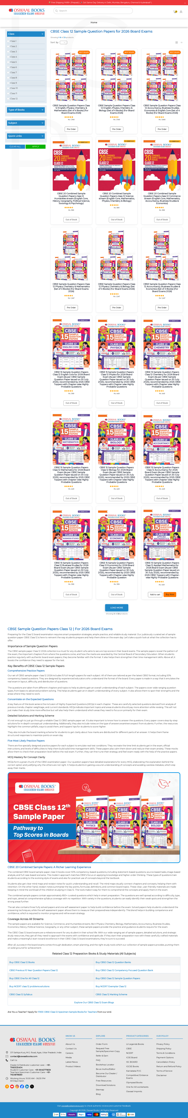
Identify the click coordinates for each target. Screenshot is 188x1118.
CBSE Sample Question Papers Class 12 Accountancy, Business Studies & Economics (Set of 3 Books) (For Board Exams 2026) (162, 288)
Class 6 (13, 67)
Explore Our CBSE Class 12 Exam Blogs (94, 1002)
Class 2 (13, 46)
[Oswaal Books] (27, 11)
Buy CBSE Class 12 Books (22, 962)
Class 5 (13, 62)
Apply (35, 146)
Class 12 (14, 98)
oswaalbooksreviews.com (72, 1106)
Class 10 (14, 88)
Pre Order (71, 129)
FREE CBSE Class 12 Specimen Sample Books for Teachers (67, 1012)
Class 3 (13, 51)
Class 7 (13, 72)
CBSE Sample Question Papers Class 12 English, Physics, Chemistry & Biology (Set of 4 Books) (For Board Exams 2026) (116, 109)
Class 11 (13, 93)
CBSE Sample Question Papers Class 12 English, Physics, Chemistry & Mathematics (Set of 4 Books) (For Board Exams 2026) (71, 109)
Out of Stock (71, 219)
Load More (116, 607)
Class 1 (13, 41)
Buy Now (170, 594)
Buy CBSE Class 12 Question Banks (113, 962)
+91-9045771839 (43, 1070)
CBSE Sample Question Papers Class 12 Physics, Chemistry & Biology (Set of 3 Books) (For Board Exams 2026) (116, 286)
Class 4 (13, 57)
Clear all (15, 146)
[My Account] (181, 11)
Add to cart (155, 594)
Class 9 (13, 83)
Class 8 (13, 78)
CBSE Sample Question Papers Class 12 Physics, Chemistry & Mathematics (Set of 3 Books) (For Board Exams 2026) (71, 288)
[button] (69, 117)
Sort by (55, 42)
